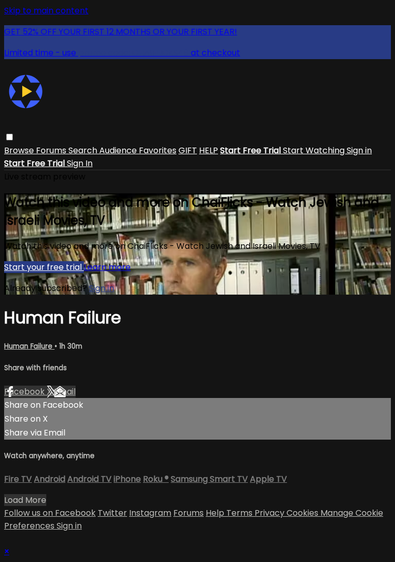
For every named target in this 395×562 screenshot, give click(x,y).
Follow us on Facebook (50, 513)
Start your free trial (44, 267)
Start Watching (315, 150)
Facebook (25, 391)
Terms (240, 513)
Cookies (303, 513)
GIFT (187, 150)
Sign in (359, 150)
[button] (9, 137)
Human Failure (29, 346)
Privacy (270, 513)
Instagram (150, 513)
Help (216, 513)
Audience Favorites (137, 150)
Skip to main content (46, 10)
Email (65, 391)
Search (83, 150)
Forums (52, 150)
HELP (208, 150)
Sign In (80, 163)
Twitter (112, 513)
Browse (20, 150)
